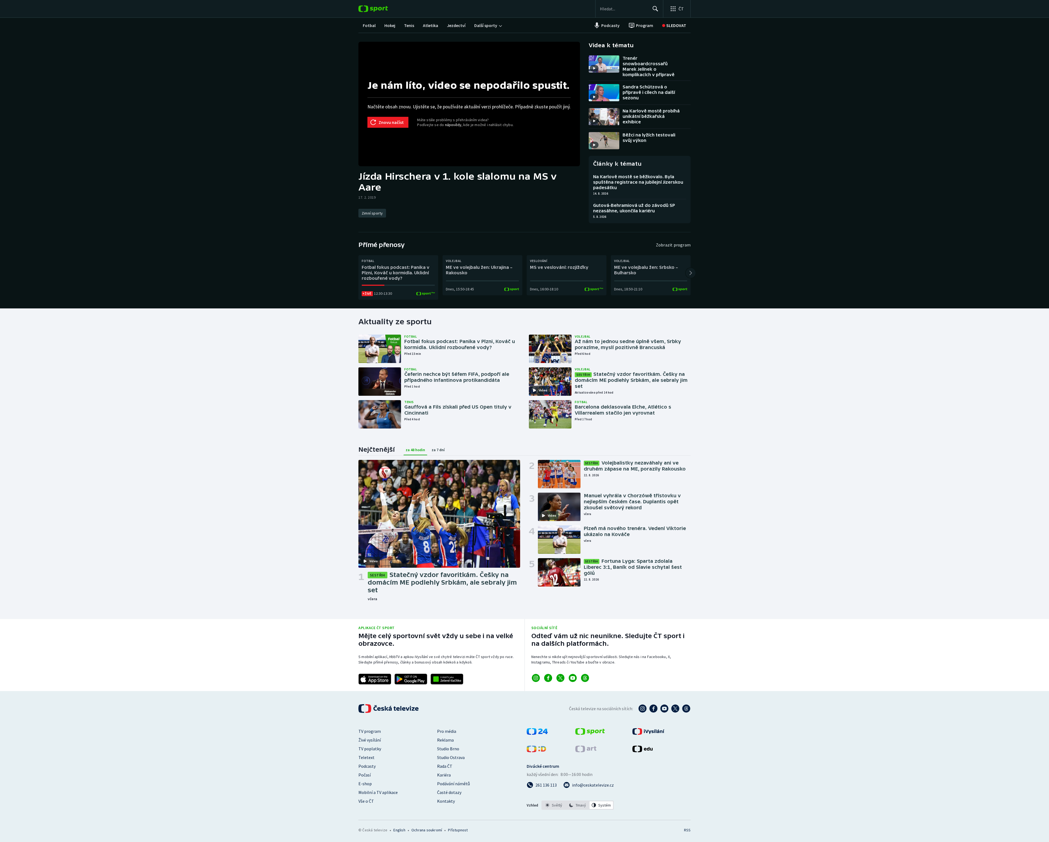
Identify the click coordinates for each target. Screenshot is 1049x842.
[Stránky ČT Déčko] (536, 750)
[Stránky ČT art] (585, 750)
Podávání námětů (453, 783)
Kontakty (446, 801)
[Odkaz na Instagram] (535, 678)
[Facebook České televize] (653, 708)
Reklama (445, 740)
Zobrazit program (673, 245)
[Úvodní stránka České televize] (389, 708)
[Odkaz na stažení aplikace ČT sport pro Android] (410, 679)
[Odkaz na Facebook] (548, 678)
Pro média (446, 731)
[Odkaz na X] (560, 678)
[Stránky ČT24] (537, 733)
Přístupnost (458, 830)
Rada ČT (444, 766)
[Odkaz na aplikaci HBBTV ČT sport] (447, 679)
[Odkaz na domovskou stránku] (381, 8)
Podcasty (367, 766)
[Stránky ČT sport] (590, 733)
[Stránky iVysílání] (648, 733)
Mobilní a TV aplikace (378, 792)
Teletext (366, 757)
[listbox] (577, 805)
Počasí (364, 775)
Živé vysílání (369, 740)
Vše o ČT (366, 801)
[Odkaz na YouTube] (572, 678)
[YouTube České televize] (664, 708)
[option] (553, 805)
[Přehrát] (594, 68)
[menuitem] (369, 25)
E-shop (365, 783)
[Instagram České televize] (642, 708)
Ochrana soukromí (426, 830)
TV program (369, 731)
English (399, 830)
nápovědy (453, 124)
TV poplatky (369, 748)
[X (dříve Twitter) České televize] (675, 708)
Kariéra (444, 775)
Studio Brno (448, 748)
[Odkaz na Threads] (585, 678)
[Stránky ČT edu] (642, 750)
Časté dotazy (449, 792)
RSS (687, 830)
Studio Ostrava (451, 757)
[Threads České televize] (686, 708)
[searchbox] (624, 8)
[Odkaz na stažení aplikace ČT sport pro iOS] (374, 679)
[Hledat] (655, 8)
